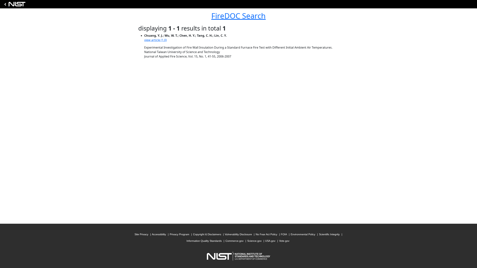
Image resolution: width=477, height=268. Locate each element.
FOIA (284, 234)
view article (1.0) (155, 40)
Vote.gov (284, 240)
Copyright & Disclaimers (207, 234)
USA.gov (270, 240)
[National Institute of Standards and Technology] (14, 5)
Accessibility (159, 234)
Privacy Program (179, 234)
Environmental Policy (303, 234)
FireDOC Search (238, 16)
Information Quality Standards (204, 240)
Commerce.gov (234, 240)
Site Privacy (141, 234)
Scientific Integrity (329, 234)
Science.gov (254, 240)
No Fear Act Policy (266, 234)
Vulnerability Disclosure (238, 234)
